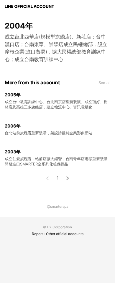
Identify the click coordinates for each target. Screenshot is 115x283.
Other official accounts (64, 234)
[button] (68, 178)
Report (37, 234)
